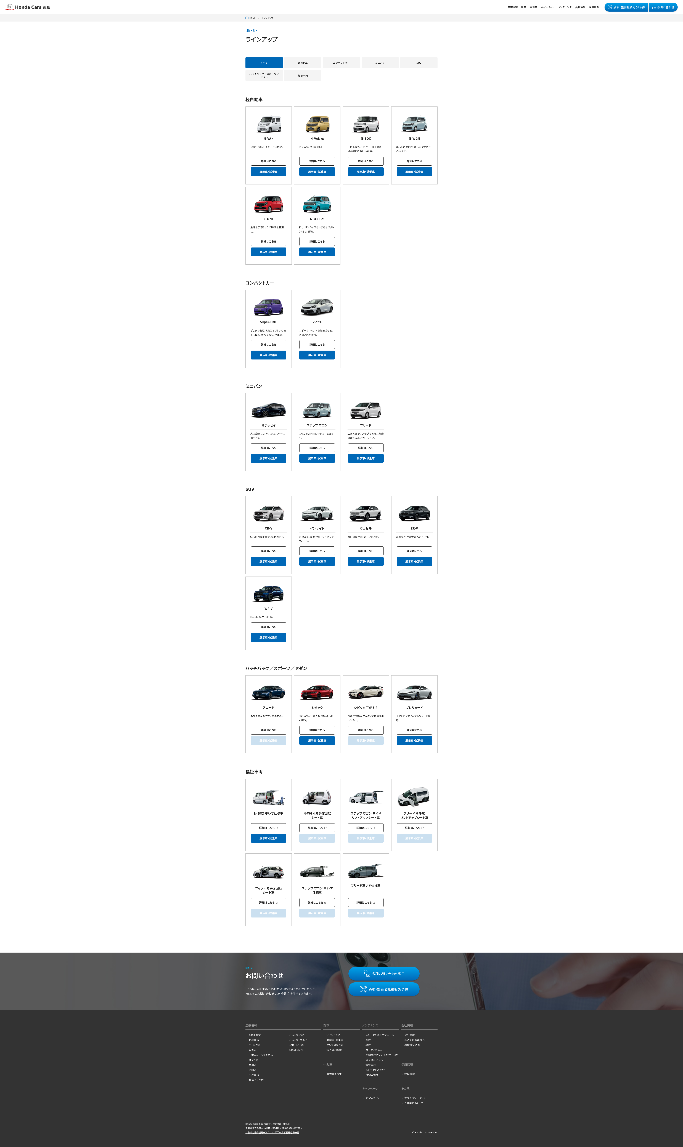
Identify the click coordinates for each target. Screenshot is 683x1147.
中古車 (533, 7)
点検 (368, 1040)
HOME (253, 17)
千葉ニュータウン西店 (261, 1055)
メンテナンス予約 (375, 1070)
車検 (368, 1045)
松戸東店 (254, 1074)
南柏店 (252, 1065)
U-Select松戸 (297, 1035)
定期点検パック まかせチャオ (382, 1055)
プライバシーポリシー (416, 1098)
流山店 (252, 1070)
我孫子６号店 (256, 1079)
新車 (523, 7)
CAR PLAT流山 (297, 1045)
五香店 (252, 1050)
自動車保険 (372, 1074)
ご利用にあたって (413, 1103)
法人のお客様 (334, 1050)
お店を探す (255, 1035)
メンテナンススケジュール (380, 1035)
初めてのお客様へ (414, 1040)
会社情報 (580, 7)
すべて (264, 62)
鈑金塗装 (371, 1065)
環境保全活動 (412, 1045)
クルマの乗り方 (335, 1045)
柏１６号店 (254, 1045)
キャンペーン (548, 7)
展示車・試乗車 (268, 171)
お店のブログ (296, 1050)
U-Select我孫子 (298, 1040)
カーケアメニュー (375, 1050)
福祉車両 (303, 75)
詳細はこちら (268, 161)
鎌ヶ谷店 (253, 1060)
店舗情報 (512, 7)
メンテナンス (565, 7)
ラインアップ (333, 1035)
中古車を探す (334, 1074)
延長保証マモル (374, 1060)
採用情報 (594, 7)
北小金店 (254, 1040)
